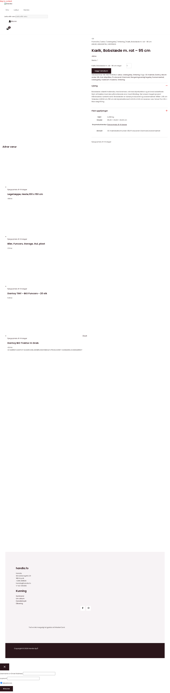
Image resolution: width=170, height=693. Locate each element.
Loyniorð (3, 678)
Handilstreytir (21, 601)
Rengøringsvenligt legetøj (141, 77)
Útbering (19, 603)
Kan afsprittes (105, 77)
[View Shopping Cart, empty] (7, 29)
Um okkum (20, 598)
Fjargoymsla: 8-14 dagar (117, 124)
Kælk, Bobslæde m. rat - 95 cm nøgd (106, 65)
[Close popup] (4, 666)
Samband (20, 596)
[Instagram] (88, 608)
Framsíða (95, 42)
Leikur (16, 10)
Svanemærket (158, 77)
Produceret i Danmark (121, 77)
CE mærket (149, 75)
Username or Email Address (11, 673)
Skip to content (6, 1)
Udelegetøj (111, 42)
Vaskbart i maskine (109, 80)
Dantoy (158, 75)
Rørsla (26, 10)
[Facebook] (83, 608)
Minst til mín (7, 683)
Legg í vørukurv (101, 71)
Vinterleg (121, 42)
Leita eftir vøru (10, 16)
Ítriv (7, 10)
